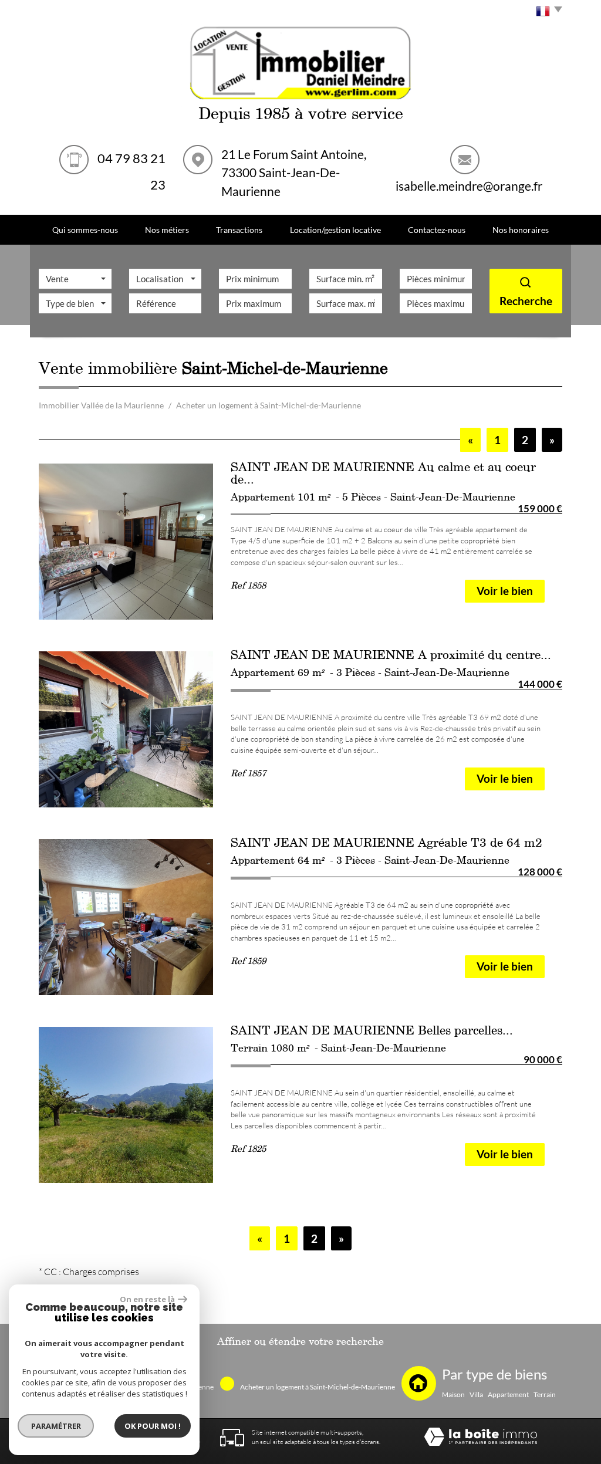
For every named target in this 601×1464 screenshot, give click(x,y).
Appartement (508, 1394)
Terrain (545, 1394)
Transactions (239, 230)
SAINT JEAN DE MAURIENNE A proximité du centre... (391, 657)
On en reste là (147, 1299)
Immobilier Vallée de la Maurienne (101, 405)
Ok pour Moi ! (152, 1426)
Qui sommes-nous (85, 230)
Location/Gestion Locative (335, 230)
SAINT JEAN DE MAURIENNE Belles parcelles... (372, 1033)
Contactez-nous (436, 230)
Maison (453, 1394)
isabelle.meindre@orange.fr (469, 185)
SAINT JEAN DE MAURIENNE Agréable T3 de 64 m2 (386, 845)
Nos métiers (167, 230)
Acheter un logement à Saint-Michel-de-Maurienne (317, 1387)
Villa (476, 1394)
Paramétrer (56, 1426)
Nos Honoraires (520, 230)
